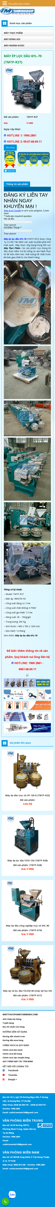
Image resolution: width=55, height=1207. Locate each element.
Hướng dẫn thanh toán (14, 1036)
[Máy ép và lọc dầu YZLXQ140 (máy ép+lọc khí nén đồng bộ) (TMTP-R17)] (27, 967)
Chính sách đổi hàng (12, 1053)
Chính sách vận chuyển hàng (16, 1057)
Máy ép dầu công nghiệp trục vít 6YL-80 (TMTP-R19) (27, 926)
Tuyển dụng (8, 1023)
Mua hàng (10, 147)
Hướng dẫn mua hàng (13, 1040)
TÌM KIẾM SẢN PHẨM (18, 3)
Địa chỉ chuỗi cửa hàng (14, 1027)
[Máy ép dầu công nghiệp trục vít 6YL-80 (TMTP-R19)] (27, 901)
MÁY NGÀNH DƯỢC (14, 45)
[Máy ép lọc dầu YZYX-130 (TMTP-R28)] (27, 836)
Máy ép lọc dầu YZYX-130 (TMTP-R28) (27, 860)
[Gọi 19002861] (5, 1201)
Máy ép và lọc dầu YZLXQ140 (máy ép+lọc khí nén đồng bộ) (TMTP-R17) (27, 991)
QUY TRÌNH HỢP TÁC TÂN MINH (18, 1061)
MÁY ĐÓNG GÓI (12, 39)
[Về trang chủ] (27, 11)
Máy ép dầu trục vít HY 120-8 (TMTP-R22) (27, 795)
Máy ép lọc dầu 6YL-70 (15, 238)
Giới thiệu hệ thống (12, 1019)
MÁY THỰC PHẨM (13, 32)
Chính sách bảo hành (12, 1050)
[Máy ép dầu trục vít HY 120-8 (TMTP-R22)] (27, 771)
